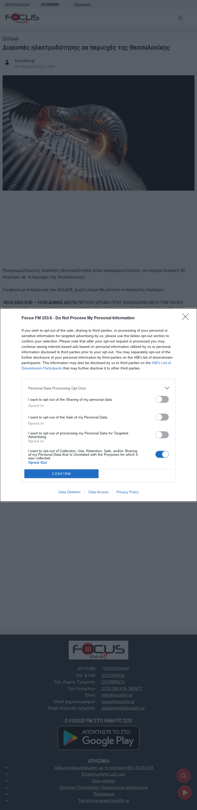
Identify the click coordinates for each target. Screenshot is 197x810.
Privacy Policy (127, 492)
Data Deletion (69, 492)
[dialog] (98, 405)
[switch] (162, 399)
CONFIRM (61, 474)
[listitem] (98, 388)
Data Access (98, 492)
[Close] (187, 318)
